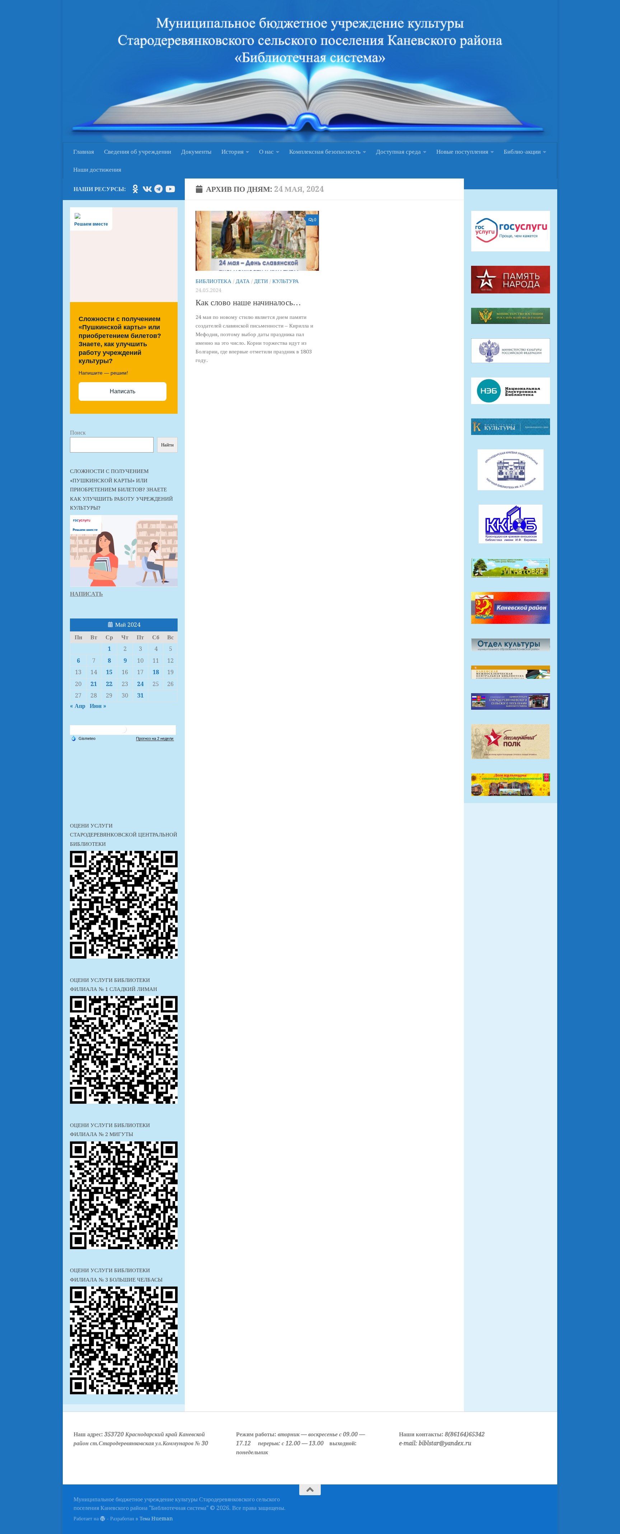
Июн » (98, 706)
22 (109, 684)
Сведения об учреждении (137, 151)
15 (109, 672)
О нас (266, 151)
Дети (261, 281)
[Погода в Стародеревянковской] (123, 732)
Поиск (78, 432)
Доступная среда (398, 151)
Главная (83, 151)
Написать (122, 391)
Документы (196, 151)
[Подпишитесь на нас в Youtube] (169, 189)
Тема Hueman (156, 1518)
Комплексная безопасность (325, 151)
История (232, 151)
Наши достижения (97, 169)
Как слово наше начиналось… (248, 302)
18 (155, 672)
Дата (243, 281)
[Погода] (83, 738)
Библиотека (213, 281)
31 (140, 695)
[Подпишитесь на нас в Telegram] (158, 189)
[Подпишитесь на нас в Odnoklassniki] (135, 189)
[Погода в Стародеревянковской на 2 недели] (155, 738)
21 (93, 684)
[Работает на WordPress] (102, 1518)
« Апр (77, 706)
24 (140, 684)
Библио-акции (522, 151)
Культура (285, 281)
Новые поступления (462, 151)
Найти (167, 445)
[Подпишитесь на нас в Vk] (146, 189)
